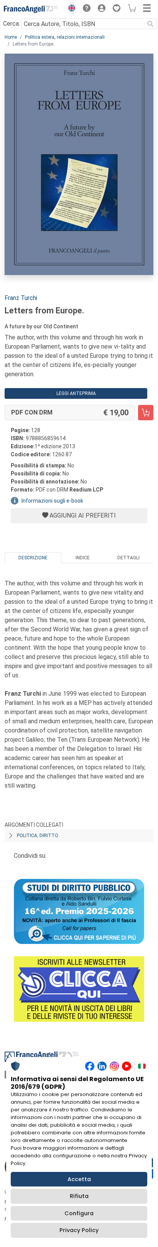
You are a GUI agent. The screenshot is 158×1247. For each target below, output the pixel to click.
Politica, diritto (37, 835)
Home (11, 37)
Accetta (79, 1179)
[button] (70, 9)
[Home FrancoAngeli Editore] (31, 9)
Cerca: (11, 23)
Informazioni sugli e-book (52, 501)
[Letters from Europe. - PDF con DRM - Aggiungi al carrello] (145, 412)
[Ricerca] (150, 23)
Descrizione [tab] (33, 557)
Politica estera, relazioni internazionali (65, 37)
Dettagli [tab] (128, 557)
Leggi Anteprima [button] (76, 393)
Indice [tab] (83, 557)
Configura (79, 1213)
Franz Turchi (21, 298)
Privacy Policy (79, 1230)
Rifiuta (79, 1196)
